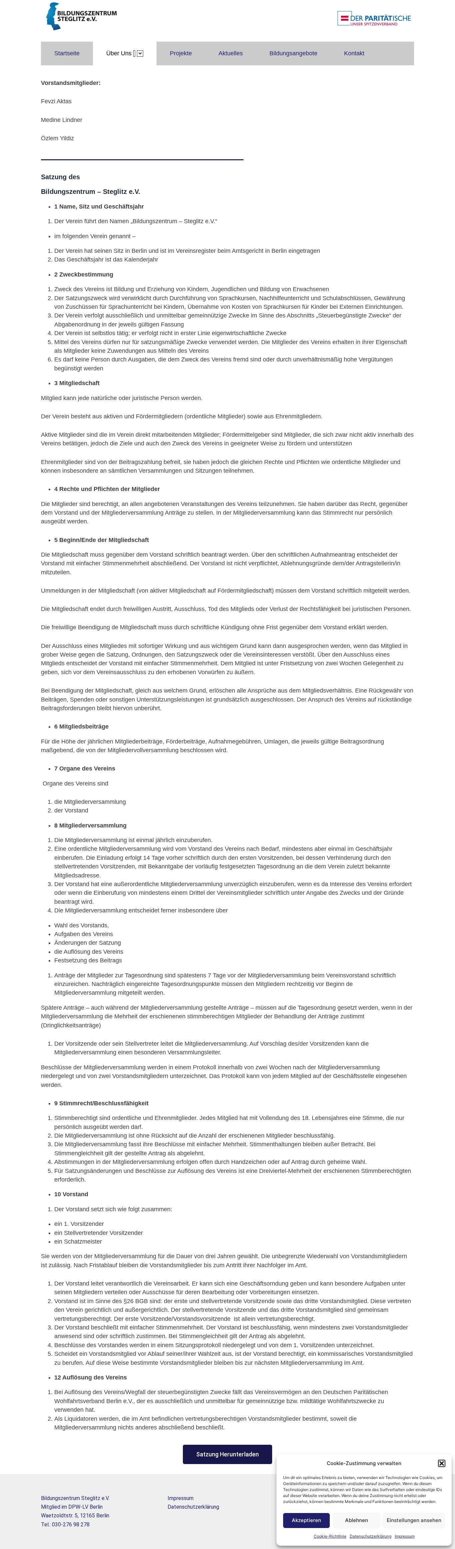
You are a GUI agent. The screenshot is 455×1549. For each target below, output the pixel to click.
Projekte (181, 53)
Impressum (405, 1536)
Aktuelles (231, 53)
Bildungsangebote (293, 53)
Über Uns (119, 53)
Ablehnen (356, 1520)
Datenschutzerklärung (370, 1536)
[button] (441, 1463)
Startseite (67, 53)
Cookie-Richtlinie (330, 1536)
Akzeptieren (306, 1520)
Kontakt (354, 53)
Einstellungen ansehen (414, 1520)
